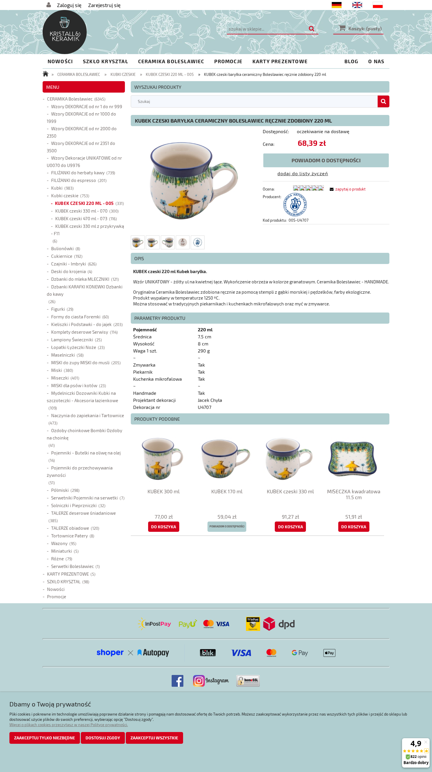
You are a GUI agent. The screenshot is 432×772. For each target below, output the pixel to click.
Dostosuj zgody (103, 737)
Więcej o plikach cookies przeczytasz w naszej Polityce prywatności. (68, 724)
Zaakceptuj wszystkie (154, 737)
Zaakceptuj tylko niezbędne (44, 737)
